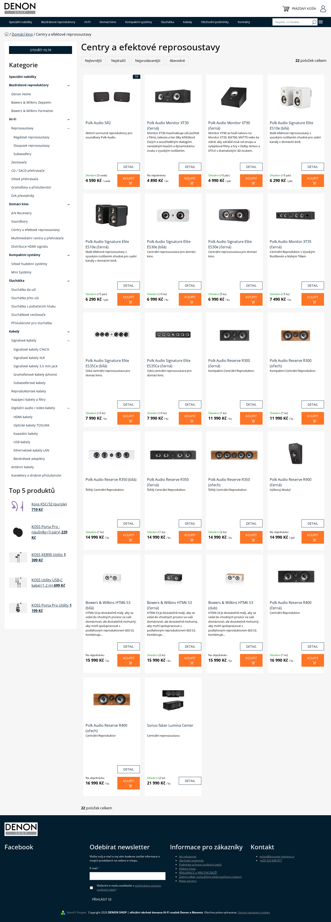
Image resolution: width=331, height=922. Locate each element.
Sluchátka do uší (23, 289)
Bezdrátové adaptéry (29, 458)
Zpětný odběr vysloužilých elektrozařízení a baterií (210, 877)
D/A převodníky (22, 195)
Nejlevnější (93, 60)
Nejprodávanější (147, 60)
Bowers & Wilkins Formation (32, 111)
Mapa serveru (188, 881)
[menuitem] (21, 22)
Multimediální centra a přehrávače (37, 238)
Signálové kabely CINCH (31, 349)
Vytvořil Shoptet (76, 912)
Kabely (14, 331)
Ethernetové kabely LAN (31, 450)
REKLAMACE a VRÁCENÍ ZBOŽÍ (198, 873)
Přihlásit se (102, 899)
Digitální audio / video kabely (33, 408)
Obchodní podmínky (191, 860)
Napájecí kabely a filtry (28, 399)
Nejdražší (118, 60)
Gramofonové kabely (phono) (35, 374)
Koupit (128, 178)
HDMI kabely (23, 417)
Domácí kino (19, 204)
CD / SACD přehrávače (28, 170)
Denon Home (21, 94)
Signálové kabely (23, 340)
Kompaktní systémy (24, 255)
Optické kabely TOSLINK (32, 425)
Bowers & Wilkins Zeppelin (31, 102)
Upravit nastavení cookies (254, 912)
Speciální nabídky (22, 77)
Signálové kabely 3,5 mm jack (35, 366)
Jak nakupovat (187, 856)
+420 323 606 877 (271, 860)
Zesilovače (19, 162)
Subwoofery (22, 154)
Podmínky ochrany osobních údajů (200, 864)
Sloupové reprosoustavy (32, 145)
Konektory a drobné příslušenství (36, 475)
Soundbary (19, 221)
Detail (128, 167)
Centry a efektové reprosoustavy (35, 230)
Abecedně (177, 60)
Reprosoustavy (22, 128)
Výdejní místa (187, 869)
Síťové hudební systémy (29, 264)
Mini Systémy (21, 272)
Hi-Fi (12, 119)
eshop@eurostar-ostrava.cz (277, 856)
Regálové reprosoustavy (31, 137)
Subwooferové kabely (29, 383)
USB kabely (22, 442)
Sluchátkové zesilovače (28, 314)
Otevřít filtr (40, 50)
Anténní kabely (22, 467)
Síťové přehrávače (24, 179)
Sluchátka (16, 280)
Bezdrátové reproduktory (29, 85)
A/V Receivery (21, 213)
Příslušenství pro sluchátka (31, 323)
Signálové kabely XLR (29, 358)
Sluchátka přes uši (25, 298)
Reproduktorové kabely (28, 391)
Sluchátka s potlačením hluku (33, 306)
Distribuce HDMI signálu (29, 246)
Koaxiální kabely (26, 433)
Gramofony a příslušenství (31, 187)
